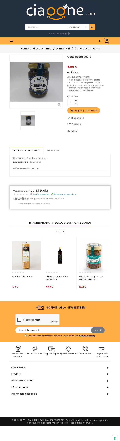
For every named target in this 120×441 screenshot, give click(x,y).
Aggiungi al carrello (83, 110)
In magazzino (20, 162)
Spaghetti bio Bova (22, 276)
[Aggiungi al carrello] (14, 271)
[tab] (27, 150)
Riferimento (19, 158)
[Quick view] (26, 271)
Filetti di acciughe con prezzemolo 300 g (91, 278)
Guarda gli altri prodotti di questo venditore (41, 198)
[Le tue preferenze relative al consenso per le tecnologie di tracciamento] (115, 438)
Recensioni (53, 150)
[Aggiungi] (20, 271)
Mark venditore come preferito (34, 203)
